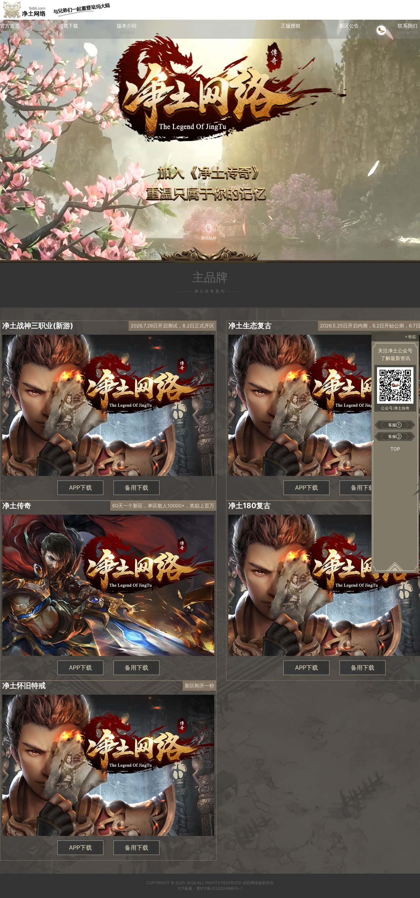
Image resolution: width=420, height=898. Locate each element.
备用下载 (136, 487)
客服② (395, 436)
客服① (395, 424)
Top (395, 449)
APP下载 (80, 487)
